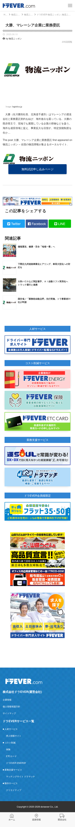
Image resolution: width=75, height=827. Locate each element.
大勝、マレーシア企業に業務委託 (33, 140)
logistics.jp (17, 106)
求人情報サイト (13, 735)
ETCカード (11, 756)
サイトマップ (9, 713)
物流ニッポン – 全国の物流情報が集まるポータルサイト (35, 144)
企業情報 (7, 699)
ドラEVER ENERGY (16, 762)
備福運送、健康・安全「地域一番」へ (36, 246)
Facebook (38, 223)
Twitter (15, 223)
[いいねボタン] (69, 99)
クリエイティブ (13, 789)
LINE (61, 223)
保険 (8, 749)
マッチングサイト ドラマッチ (20, 776)
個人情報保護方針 (11, 706)
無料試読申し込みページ (37, 169)
